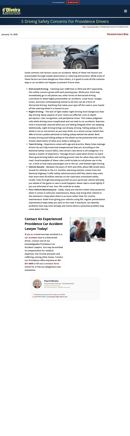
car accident (31, 237)
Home (84, 27)
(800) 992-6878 (73, 2)
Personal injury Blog (117, 34)
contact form (52, 263)
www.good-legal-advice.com (57, 297)
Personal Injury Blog (93, 27)
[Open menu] (125, 11)
